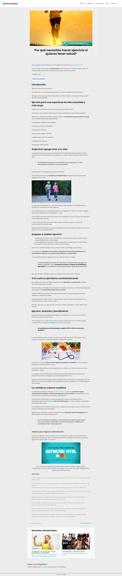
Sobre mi (82, 3)
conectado (44, 567)
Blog (107, 3)
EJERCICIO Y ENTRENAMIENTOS (50, 555)
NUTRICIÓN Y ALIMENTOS (44, 556)
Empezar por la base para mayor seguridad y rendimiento (44, 552)
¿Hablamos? (90, 3)
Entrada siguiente (86, 523)
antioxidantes (49, 401)
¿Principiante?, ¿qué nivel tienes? (73, 552)
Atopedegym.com (77, 65)
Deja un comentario (37, 555)
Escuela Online (100, 3)
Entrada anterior (35, 523)
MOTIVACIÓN (35, 556)
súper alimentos (61, 392)
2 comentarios (65, 553)
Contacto (113, 3)
